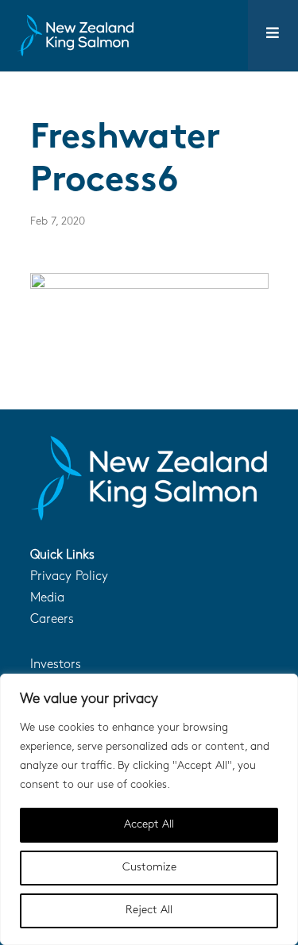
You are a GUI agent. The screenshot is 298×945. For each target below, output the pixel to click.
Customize (149, 868)
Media (47, 598)
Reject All (149, 910)
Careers (52, 619)
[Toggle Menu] (273, 35)
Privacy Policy (69, 576)
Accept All (149, 825)
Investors (55, 665)
